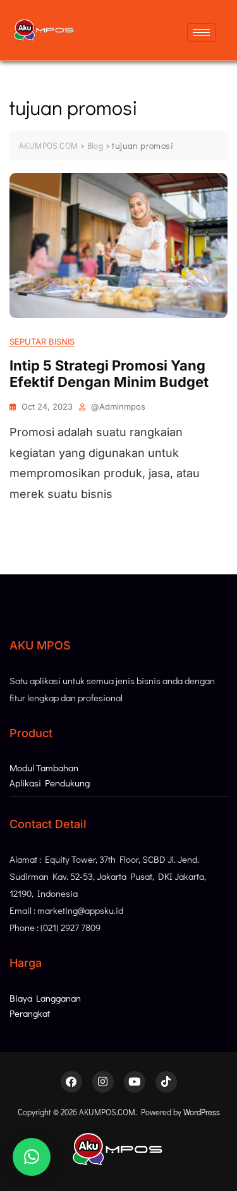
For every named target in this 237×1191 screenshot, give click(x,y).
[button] (32, 1157)
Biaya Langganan (45, 998)
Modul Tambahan (43, 767)
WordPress (201, 1111)
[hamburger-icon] (201, 32)
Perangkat (29, 1013)
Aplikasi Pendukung (49, 782)
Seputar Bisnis (42, 341)
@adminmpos (118, 406)
